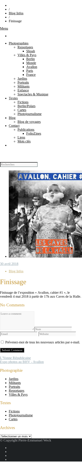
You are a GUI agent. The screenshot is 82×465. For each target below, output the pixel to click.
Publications (25, 129)
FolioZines (33, 133)
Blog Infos (16, 13)
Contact (14, 125)
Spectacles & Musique (32, 94)
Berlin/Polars (26, 106)
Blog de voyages (29, 122)
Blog (12, 118)
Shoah (30, 51)
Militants (23, 86)
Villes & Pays (26, 55)
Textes (13, 98)
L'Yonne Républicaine (15, 358)
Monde (31, 63)
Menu (4, 28)
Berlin (30, 59)
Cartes (21, 110)
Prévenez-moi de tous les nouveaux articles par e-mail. (42, 342)
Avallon (31, 67)
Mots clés (24, 141)
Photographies (18, 43)
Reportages (25, 47)
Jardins (22, 78)
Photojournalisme (29, 114)
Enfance (23, 90)
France (31, 74)
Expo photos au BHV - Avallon (22, 362)
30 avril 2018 (9, 264)
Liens (21, 137)
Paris (29, 71)
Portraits (23, 82)
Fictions (22, 102)
